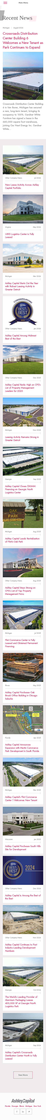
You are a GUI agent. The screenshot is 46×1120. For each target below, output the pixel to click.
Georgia (15, 1106)
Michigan (28, 1106)
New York (37, 1106)
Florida (7, 1106)
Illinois (21, 1106)
